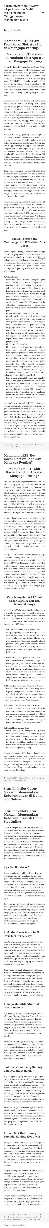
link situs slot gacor (14, 1217)
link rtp (41, 257)
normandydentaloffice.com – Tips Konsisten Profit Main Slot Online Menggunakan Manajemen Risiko (21, 12)
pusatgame (33, 73)
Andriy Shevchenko (26, 1215)
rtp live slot (10, 447)
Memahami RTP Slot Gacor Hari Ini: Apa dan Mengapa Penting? (22, 458)
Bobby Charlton (28, 445)
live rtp (39, 445)
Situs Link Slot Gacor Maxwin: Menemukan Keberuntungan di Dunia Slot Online (23, 793)
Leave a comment (23, 447)
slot (43, 853)
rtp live (41, 778)
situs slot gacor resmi (19, 1219)
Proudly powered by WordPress (14, 1225)
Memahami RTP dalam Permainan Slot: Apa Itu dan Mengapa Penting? (23, 44)
